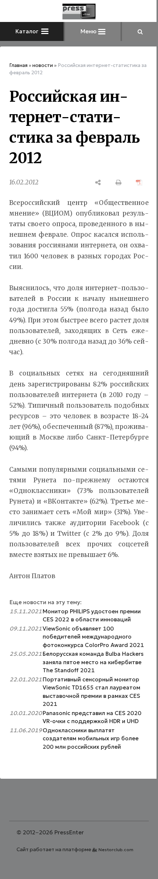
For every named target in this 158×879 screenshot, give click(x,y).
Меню (89, 31)
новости (42, 65)
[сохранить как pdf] (139, 182)
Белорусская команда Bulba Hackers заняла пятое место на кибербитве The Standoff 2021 (93, 662)
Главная (18, 65)
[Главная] (79, 11)
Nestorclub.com (115, 849)
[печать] (118, 182)
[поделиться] (98, 182)
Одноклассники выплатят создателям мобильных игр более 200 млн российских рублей (91, 738)
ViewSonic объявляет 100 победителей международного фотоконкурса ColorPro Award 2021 (93, 636)
